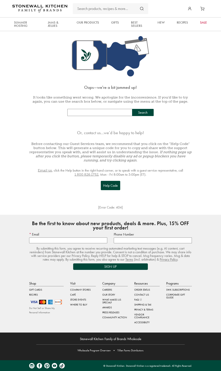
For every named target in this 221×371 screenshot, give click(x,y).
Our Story (108, 294)
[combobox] (110, 8)
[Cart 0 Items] (203, 8)
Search (143, 112)
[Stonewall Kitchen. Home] (39, 9)
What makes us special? (111, 301)
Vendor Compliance (141, 316)
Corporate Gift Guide (175, 296)
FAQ (137, 299)
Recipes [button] (182, 22)
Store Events (78, 299)
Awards (107, 307)
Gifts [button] (115, 22)
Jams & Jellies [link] (53, 24)
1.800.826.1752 (86, 174)
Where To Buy (78, 304)
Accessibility (142, 322)
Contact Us (141, 294)
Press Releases (110, 312)
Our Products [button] (88, 22)
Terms (129, 259)
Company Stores (80, 289)
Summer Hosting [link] (20, 24)
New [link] (161, 22)
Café (73, 294)
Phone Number (124, 234)
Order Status (142, 289)
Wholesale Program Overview (94, 350)
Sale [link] (203, 22)
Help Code (110, 185)
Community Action (114, 317)
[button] (190, 8)
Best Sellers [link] (136, 24)
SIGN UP (110, 266)
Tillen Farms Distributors (130, 350)
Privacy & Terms (143, 309)
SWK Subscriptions (178, 289)
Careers (107, 289)
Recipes (33, 294)
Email (35, 234)
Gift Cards (35, 289)
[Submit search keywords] (142, 8)
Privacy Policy (168, 259)
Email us (45, 170)
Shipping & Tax (142, 304)
